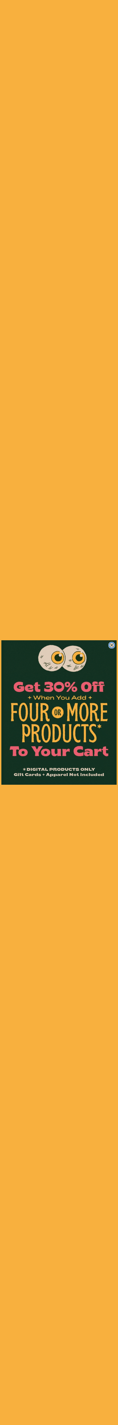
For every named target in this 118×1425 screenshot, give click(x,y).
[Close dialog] (111, 645)
